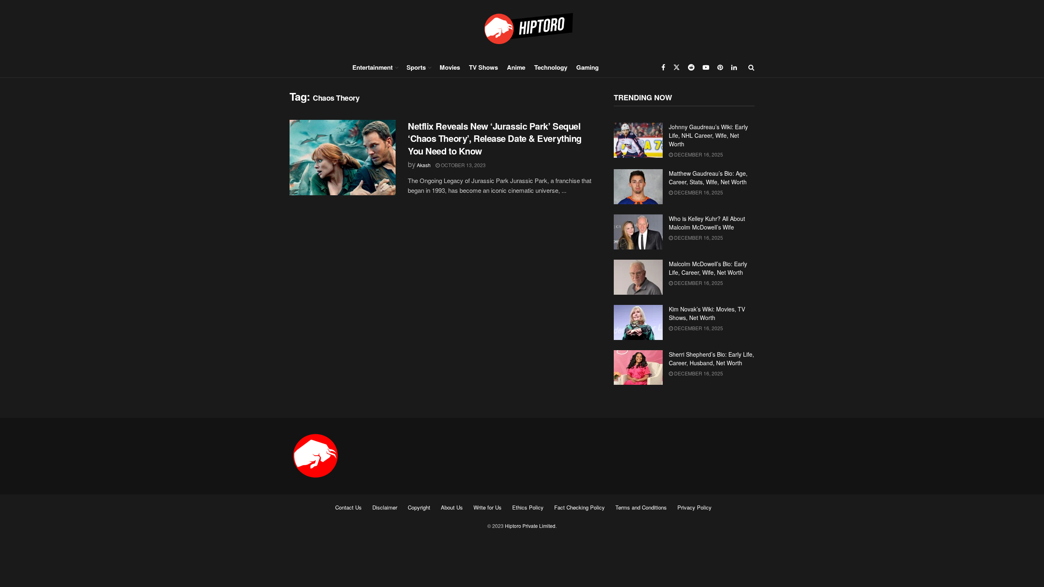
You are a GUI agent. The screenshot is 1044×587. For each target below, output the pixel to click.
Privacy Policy (694, 507)
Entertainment (372, 67)
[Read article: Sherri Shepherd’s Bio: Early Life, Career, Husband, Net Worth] (638, 367)
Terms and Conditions (641, 507)
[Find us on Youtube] (706, 67)
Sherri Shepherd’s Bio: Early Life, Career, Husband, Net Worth (711, 358)
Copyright (419, 507)
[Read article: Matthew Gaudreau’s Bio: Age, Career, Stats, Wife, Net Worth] (638, 186)
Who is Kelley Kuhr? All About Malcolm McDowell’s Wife (707, 222)
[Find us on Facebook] (663, 67)
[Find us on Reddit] (691, 67)
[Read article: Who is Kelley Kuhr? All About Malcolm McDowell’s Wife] (638, 231)
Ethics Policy (528, 507)
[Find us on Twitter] (676, 67)
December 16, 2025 (698, 154)
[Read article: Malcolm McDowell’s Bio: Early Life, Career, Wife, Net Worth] (638, 277)
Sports (416, 67)
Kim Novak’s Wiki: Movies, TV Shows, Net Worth (707, 313)
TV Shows (483, 67)
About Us (452, 507)
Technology (550, 67)
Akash (424, 164)
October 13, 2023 (463, 164)
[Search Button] (751, 67)
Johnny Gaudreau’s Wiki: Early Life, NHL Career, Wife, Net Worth (708, 135)
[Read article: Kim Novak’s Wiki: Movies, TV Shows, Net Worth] (638, 322)
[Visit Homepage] (522, 28)
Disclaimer (384, 507)
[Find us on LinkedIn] (734, 67)
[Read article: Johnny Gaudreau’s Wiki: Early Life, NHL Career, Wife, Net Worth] (638, 140)
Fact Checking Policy (579, 507)
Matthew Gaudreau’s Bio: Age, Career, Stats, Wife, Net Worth (708, 177)
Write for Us (487, 507)
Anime (516, 67)
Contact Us (348, 507)
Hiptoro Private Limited (530, 525)
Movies (450, 67)
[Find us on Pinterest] (720, 67)
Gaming (587, 67)
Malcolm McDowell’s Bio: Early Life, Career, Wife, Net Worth (708, 268)
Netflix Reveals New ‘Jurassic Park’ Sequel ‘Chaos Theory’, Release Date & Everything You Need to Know (495, 138)
